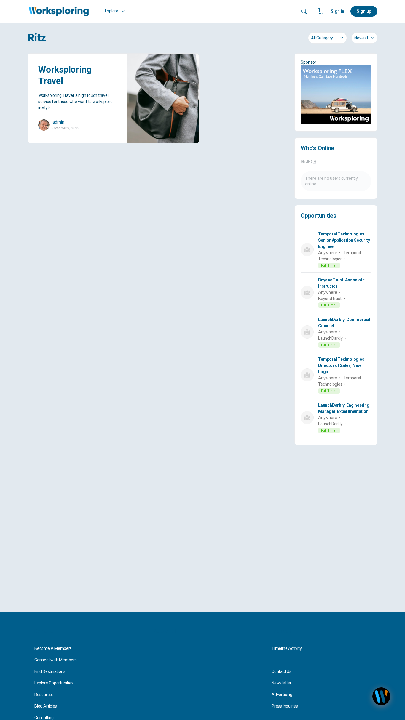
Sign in (337, 11)
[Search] (304, 11)
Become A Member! (52, 648)
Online (308, 161)
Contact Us (281, 671)
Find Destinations (49, 671)
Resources (44, 694)
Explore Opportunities (54, 683)
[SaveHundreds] (336, 94)
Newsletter (281, 683)
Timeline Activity (287, 648)
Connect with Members (55, 660)
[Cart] (321, 11)
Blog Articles (45, 706)
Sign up (364, 11)
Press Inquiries (285, 706)
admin (58, 122)
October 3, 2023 (65, 128)
